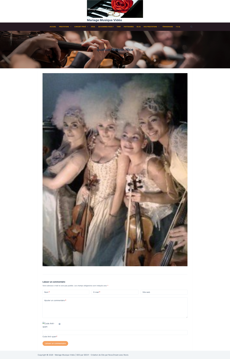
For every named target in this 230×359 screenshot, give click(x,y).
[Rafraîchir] (59, 323)
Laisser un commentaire (55, 343)
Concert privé (80, 27)
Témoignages (167, 27)
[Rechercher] (191, 27)
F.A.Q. (178, 27)
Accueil (53, 27)
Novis (126, 355)
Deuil (93, 27)
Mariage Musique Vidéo (104, 20)
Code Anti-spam (49, 336)
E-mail (96, 292)
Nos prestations (150, 27)
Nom (47, 292)
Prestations (64, 27)
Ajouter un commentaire (55, 300)
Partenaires (129, 27)
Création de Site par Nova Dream (105, 355)
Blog (139, 27)
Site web (146, 292)
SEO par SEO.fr (82, 355)
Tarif (119, 27)
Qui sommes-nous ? (106, 27)
